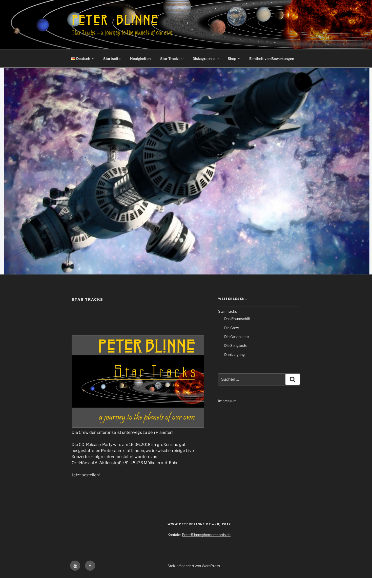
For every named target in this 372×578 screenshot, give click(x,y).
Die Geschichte (236, 336)
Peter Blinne (115, 20)
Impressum (227, 401)
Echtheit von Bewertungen (271, 58)
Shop (232, 58)
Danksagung (234, 354)
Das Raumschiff (237, 318)
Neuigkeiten (140, 58)
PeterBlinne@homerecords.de (206, 534)
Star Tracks (169, 58)
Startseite (111, 58)
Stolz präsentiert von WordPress (194, 566)
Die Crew (231, 328)
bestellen (90, 475)
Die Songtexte (235, 345)
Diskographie (204, 58)
